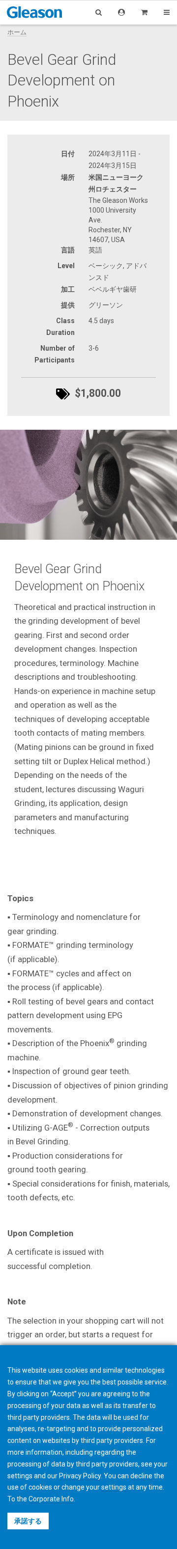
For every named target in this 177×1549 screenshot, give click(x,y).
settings (113, 1487)
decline (141, 1476)
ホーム (17, 32)
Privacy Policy (80, 1476)
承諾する (28, 1521)
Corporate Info (51, 1499)
